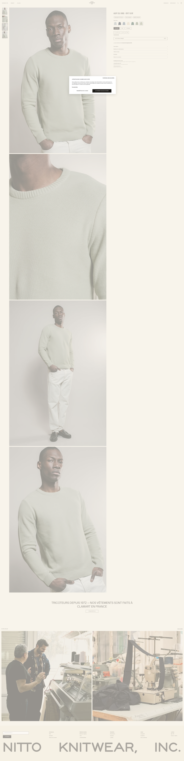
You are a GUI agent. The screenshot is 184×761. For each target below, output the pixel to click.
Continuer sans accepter (108, 77)
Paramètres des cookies (82, 90)
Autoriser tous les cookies (102, 90)
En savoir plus (75, 87)
